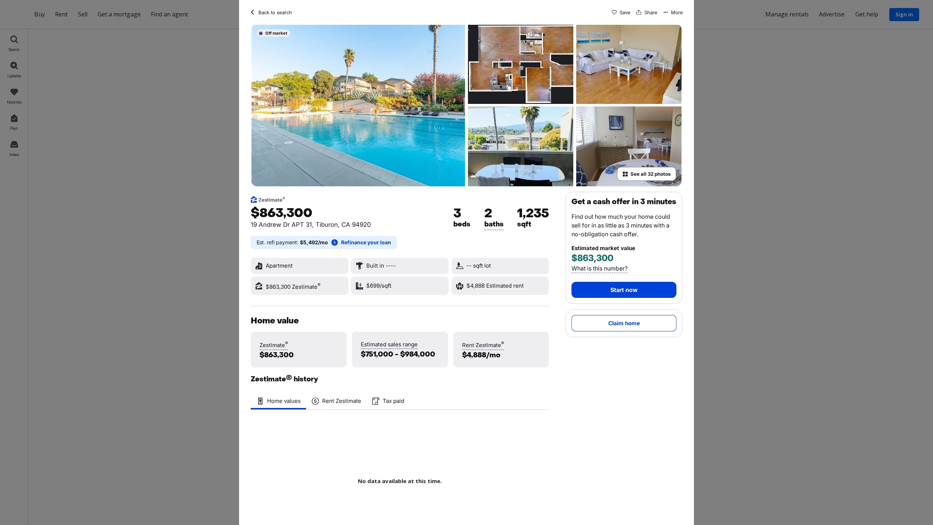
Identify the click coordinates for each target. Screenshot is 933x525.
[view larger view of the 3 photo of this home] (629, 64)
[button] (621, 12)
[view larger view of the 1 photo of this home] (358, 105)
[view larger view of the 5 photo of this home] (629, 146)
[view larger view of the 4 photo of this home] (520, 146)
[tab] (278, 401)
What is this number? (599, 268)
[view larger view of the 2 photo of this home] (520, 64)
